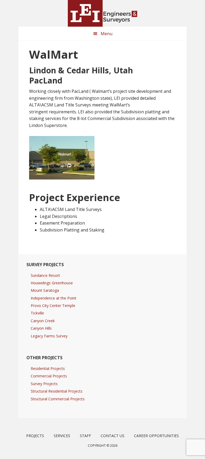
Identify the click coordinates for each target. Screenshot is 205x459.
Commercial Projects (49, 375)
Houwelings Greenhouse (52, 282)
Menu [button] (106, 34)
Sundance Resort (45, 275)
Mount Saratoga (45, 290)
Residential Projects (48, 368)
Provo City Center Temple (53, 305)
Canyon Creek (43, 320)
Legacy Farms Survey (49, 335)
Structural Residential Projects (56, 391)
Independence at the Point (53, 298)
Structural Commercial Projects (58, 398)
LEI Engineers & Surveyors (102, 13)
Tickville (37, 313)
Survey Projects (44, 383)
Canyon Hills (41, 328)
